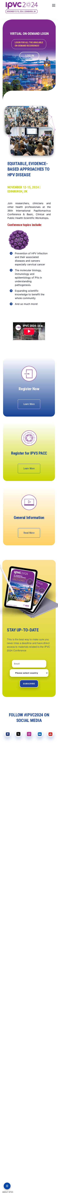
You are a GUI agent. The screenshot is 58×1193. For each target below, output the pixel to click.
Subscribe (29, 683)
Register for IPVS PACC (29, 453)
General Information (29, 517)
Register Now (29, 389)
